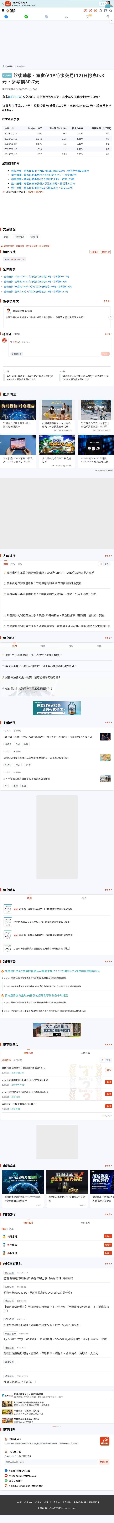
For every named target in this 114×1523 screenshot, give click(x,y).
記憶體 (13, 1236)
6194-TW (15, 97)
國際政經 (17, 730)
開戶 (108, 1070)
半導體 (13, 1253)
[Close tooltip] (105, 23)
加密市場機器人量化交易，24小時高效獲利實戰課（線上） (43, 922)
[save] (87, 16)
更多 (107, 564)
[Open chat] (108, 17)
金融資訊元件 (80, 1502)
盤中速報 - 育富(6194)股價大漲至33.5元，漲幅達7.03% (43, 183)
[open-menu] (3, 10)
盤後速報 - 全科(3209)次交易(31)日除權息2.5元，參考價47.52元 (36, 291)
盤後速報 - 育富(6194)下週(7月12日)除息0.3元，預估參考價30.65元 (50, 170)
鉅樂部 (47, 1502)
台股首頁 (94, 251)
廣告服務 (66, 1502)
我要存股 (106, 251)
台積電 (13, 1244)
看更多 (106, 301)
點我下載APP (36, 191)
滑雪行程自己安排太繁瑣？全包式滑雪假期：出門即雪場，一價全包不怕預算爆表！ (95, 425)
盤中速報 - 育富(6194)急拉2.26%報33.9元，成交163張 (42, 179)
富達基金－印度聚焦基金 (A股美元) (19, 1104)
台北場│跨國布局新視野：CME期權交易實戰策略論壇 (43, 909)
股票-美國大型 (18, 1072)
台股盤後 (21, 66)
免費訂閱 (104, 1462)
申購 (108, 1082)
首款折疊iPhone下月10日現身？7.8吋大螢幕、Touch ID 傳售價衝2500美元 (18, 460)
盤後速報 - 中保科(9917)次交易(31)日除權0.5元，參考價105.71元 (36, 276)
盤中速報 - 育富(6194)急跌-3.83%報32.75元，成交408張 (44, 175)
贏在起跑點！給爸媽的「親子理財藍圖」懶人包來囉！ (27, 246)
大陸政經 (17, 751)
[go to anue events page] (100, 10)
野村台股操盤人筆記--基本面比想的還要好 (17, 425)
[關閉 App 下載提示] (2, 3)
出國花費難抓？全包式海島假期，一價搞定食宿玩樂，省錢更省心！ (56, 425)
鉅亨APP (28, 1502)
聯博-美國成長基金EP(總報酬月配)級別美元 (23, 1067)
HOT (16, 909)
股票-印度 (16, 1108)
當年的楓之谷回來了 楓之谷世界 (56, 460)
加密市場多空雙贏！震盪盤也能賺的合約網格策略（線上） (43, 948)
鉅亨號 (38, 1502)
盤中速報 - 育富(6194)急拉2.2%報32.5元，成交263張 (42, 187)
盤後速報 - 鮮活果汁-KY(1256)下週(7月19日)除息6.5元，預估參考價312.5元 (30, 377)
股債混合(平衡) (18, 1084)
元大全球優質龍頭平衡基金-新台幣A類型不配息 (25, 1080)
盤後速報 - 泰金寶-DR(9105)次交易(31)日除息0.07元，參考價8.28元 (38, 286)
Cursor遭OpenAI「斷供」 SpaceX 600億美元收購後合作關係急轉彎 (95, 460)
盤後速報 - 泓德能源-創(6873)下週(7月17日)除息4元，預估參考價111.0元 (86, 377)
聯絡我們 (93, 1502)
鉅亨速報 (9, 66)
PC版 (19, 1502)
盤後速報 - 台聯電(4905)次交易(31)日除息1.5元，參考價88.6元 (35, 281)
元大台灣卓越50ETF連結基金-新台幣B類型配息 (25, 1092)
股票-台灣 (16, 1096)
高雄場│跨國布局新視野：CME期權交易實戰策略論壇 (43, 935)
